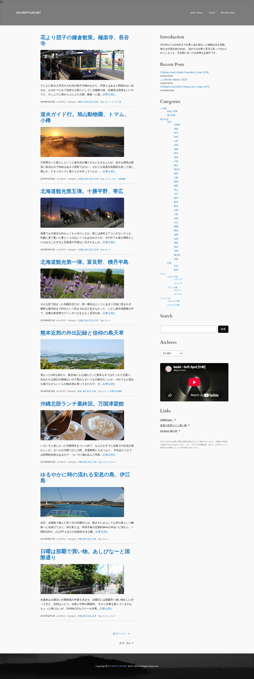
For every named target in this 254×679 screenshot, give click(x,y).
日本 (96, 101)
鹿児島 (177, 255)
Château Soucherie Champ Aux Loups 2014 (184, 86)
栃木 (176, 153)
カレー (108, 101)
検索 (223, 329)
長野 (176, 185)
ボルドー (178, 290)
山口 (176, 222)
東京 (176, 165)
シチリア (178, 279)
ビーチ (115, 101)
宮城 (176, 145)
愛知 (176, 206)
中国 (169, 263)
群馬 (176, 173)
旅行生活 (89, 101)
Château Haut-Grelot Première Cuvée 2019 (184, 72)
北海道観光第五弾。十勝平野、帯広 (81, 191)
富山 (176, 189)
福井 (176, 198)
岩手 (176, 132)
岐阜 (176, 202)
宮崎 (176, 250)
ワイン (163, 274)
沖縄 (80, 462)
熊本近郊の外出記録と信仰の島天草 (82, 333)
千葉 (176, 161)
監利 (176, 269)
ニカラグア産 (173, 305)
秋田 (176, 137)
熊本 (80, 391)
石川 (176, 193)
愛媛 (176, 226)
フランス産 (172, 287)
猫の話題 (171, 115)
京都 (176, 210)
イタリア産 (172, 276)
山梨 (176, 177)
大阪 (176, 214)
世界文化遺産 (116, 391)
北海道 (81, 178)
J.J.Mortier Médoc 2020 (173, 79)
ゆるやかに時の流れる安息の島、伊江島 (85, 478)
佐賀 (176, 238)
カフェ (108, 178)
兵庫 (176, 218)
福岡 (176, 234)
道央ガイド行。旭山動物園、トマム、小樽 (85, 117)
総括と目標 (172, 111)
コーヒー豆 (165, 298)
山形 (176, 140)
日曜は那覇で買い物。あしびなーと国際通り (85, 554)
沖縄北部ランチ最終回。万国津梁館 (82, 404)
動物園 (122, 178)
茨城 (176, 157)
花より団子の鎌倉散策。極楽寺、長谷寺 (84, 40)
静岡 (176, 181)
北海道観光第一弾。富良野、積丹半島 (84, 262)
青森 (176, 128)
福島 (176, 149)
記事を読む (109, 94)
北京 (176, 265)
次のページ (121, 633)
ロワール (178, 294)
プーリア (178, 283)
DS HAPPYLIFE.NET (28, 12)
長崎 (176, 242)
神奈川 (81, 101)
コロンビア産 (173, 301)
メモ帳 (163, 108)
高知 (176, 230)
